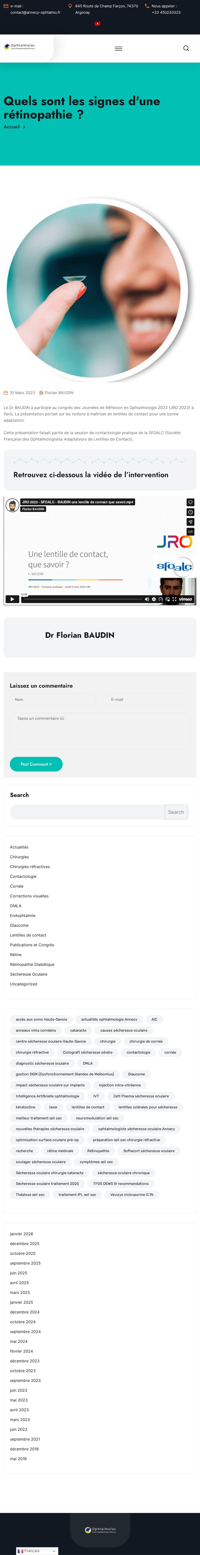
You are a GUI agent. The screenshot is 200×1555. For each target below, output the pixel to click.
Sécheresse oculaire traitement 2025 (47, 1183)
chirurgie (107, 1041)
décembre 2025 (25, 1243)
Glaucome (19, 925)
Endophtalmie (22, 915)
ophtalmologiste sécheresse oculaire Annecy (136, 1129)
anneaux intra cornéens (36, 1030)
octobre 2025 (23, 1253)
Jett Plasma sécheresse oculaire (141, 1096)
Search (19, 795)
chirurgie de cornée (146, 1041)
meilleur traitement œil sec (39, 1118)
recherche (24, 1151)
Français (31, 1551)
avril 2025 (19, 1282)
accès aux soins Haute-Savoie (41, 1019)
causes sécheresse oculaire (123, 1030)
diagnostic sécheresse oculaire (42, 1063)
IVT (96, 1096)
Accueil (13, 126)
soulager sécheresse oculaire (41, 1162)
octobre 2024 (23, 1321)
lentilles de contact (88, 1107)
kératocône (25, 1107)
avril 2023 (19, 1409)
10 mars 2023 (22, 392)
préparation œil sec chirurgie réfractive (126, 1140)
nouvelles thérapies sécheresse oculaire (50, 1129)
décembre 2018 (24, 1448)
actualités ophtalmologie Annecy (109, 1019)
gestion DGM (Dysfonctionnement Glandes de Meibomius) (65, 1074)
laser (53, 1107)
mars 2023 (20, 1419)
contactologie (138, 1052)
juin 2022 (18, 1429)
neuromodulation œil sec (97, 1118)
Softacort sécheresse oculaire (149, 1151)
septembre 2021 (25, 1439)
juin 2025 (18, 1272)
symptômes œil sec (96, 1162)
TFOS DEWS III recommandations (121, 1183)
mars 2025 (20, 1292)
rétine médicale (60, 1151)
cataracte (78, 1030)
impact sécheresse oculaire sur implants (50, 1085)
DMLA (15, 905)
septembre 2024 (25, 1331)
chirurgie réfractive (32, 1052)
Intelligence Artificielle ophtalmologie (47, 1096)
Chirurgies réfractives (30, 866)
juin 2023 (18, 1390)
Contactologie (23, 876)
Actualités (19, 847)
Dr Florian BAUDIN (56, 392)
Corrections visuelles (29, 895)
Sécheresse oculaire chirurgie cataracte (49, 1173)
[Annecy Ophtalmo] (19, 46)
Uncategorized (23, 984)
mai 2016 (18, 1458)
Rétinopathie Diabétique (32, 964)
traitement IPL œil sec (77, 1194)
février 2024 (21, 1351)
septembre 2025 (25, 1263)
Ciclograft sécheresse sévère (87, 1052)
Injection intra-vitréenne (120, 1085)
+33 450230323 (166, 12)
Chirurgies (19, 856)
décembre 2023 (25, 1360)
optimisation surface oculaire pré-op (47, 1140)
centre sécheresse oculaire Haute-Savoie (51, 1041)
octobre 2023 (23, 1370)
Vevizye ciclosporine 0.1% (131, 1194)
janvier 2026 (21, 1233)
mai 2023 (19, 1400)
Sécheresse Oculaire (28, 974)
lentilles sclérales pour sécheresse (148, 1107)
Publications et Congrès (32, 944)
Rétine (15, 954)
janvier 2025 (21, 1302)
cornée (170, 1052)
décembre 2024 (25, 1312)
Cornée (16, 886)
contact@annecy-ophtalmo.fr (35, 12)
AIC (154, 1019)
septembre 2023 (25, 1380)
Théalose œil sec (30, 1194)
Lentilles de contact (28, 935)
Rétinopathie (98, 1151)
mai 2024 (19, 1341)
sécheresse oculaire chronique (124, 1173)
